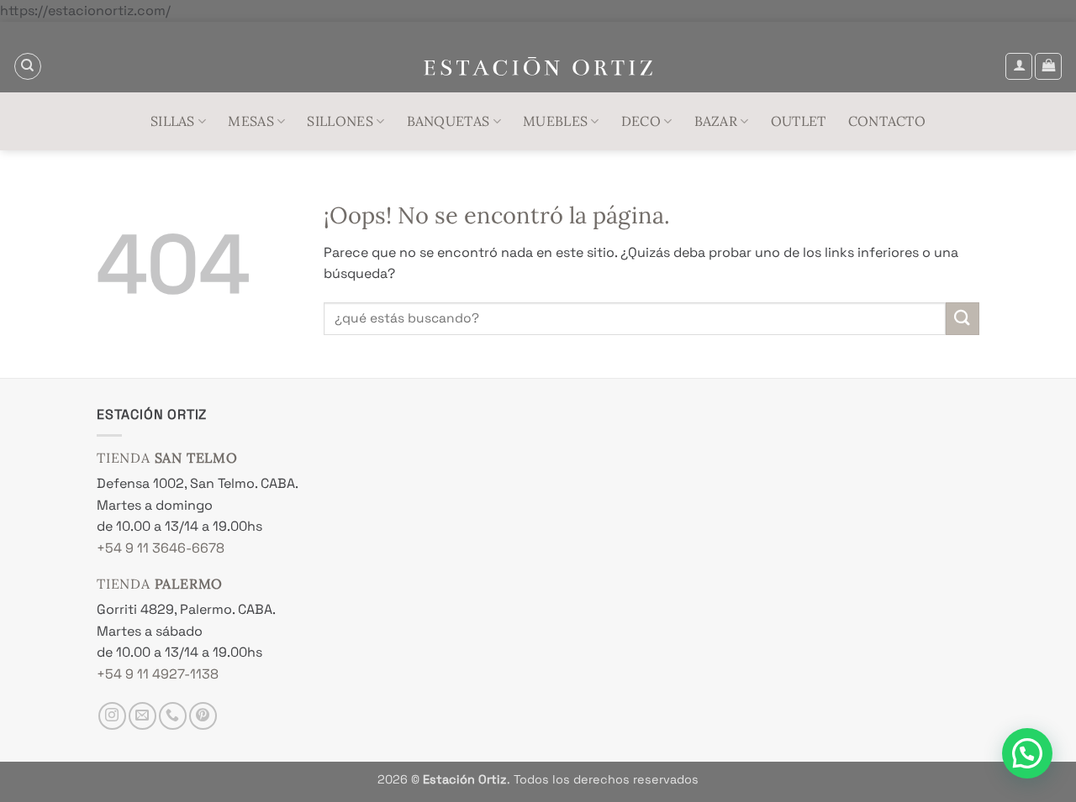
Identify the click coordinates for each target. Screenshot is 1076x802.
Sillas (172, 121)
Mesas (251, 121)
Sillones (340, 121)
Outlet (798, 121)
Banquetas (448, 121)
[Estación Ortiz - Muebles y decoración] (538, 67)
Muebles (555, 121)
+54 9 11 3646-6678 (160, 548)
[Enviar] (962, 318)
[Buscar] (27, 66)
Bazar (716, 121)
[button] (1018, 66)
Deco (641, 121)
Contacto (887, 121)
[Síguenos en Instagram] (112, 716)
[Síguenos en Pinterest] (203, 716)
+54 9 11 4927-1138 (158, 674)
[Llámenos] (173, 716)
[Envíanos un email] (142, 716)
